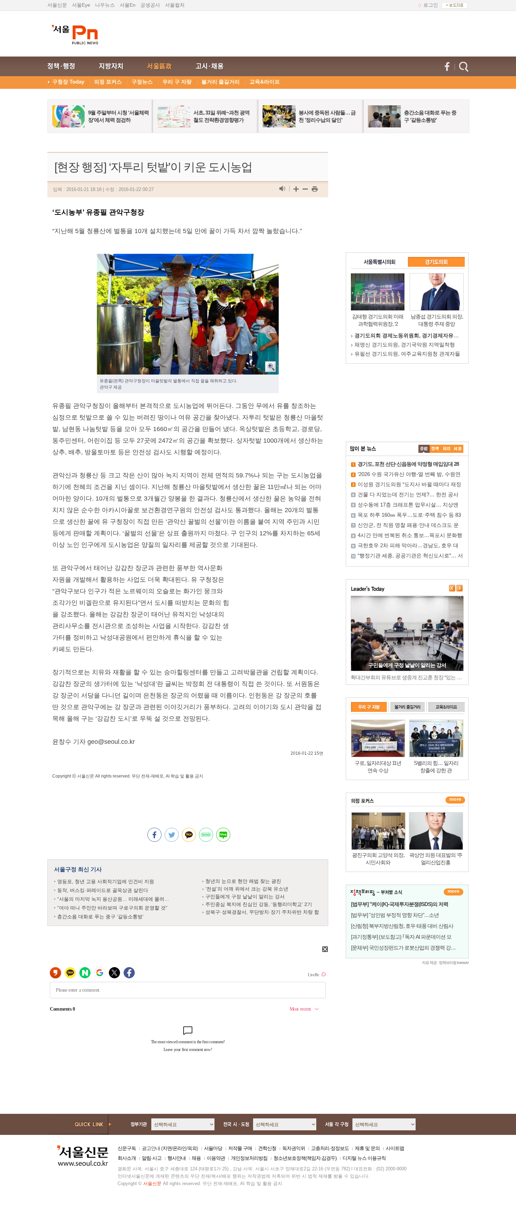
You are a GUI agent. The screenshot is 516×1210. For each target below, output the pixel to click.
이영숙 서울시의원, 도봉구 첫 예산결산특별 (405, 335)
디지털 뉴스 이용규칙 (364, 1158)
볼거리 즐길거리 (220, 82)
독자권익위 (293, 1148)
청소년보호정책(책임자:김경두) (305, 1158)
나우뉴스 (105, 5)
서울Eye (81, 5)
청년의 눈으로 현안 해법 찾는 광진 (243, 881)
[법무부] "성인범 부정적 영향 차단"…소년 (395, 915)
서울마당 (213, 1148)
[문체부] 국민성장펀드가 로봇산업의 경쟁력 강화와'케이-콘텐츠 (419, 948)
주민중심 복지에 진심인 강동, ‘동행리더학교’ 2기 (258, 904)
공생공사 (150, 5)
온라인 (179, 1148)
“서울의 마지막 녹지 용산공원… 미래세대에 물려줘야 (115, 899)
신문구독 (127, 1148)
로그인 (430, 5)
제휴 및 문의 (367, 1148)
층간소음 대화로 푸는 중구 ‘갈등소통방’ (100, 916)
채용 (196, 1158)
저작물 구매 (240, 1148)
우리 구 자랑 (177, 82)
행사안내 (176, 1158)
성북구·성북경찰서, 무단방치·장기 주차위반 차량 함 (262, 912)
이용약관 (216, 1158)
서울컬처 (175, 5)
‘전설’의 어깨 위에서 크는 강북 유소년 (246, 889)
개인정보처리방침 (249, 1158)
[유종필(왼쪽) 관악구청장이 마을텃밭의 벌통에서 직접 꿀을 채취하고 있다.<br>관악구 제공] (188, 259)
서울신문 (57, 5)
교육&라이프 (265, 82)
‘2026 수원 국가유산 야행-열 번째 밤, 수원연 (409, 474)
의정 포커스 (108, 82)
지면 (167, 1148)
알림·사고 (151, 1158)
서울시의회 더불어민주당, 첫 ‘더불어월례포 (405, 354)
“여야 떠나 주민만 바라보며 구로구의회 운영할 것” (112, 908)
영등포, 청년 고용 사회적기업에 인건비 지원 (105, 881)
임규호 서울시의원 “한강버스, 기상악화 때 (404, 345)
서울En (127, 5)
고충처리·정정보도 (330, 1148)
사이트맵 (395, 1148)
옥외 (192, 1148)
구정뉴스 (142, 82)
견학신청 (267, 1148)
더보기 (453, 891)
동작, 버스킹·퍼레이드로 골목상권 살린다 (102, 890)
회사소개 (127, 1158)
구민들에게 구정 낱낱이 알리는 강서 (245, 896)
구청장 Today (68, 82)
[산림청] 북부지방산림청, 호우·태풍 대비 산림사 (402, 926)
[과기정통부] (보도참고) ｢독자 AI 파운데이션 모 (401, 937)
